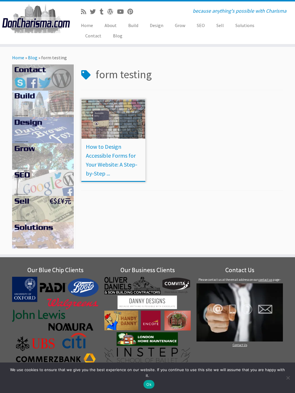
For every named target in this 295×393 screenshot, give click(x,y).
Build (133, 25)
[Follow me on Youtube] (122, 12)
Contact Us (239, 345)
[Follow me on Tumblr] (103, 12)
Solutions (244, 25)
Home (87, 25)
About (111, 25)
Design (156, 25)
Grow (180, 25)
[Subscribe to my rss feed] (85, 12)
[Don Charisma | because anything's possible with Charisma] (34, 18)
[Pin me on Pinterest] (132, 12)
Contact (93, 36)
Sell (220, 25)
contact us (265, 280)
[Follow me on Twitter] (95, 12)
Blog (117, 36)
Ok (149, 384)
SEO (201, 25)
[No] (288, 378)
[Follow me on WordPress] (112, 12)
